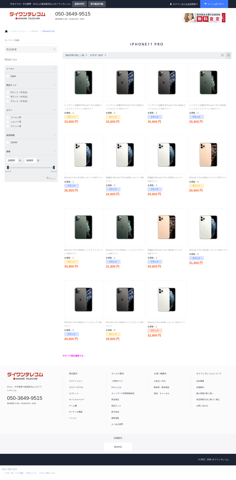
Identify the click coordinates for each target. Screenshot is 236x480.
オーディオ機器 (76, 411)
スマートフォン (19, 31)
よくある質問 (117, 424)
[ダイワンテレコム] (27, 16)
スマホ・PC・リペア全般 (14, 473)
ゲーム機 (73, 405)
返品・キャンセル (161, 393)
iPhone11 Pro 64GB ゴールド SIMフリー (208, 177)
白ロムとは (116, 387)
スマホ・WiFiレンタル (47, 473)
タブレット (74, 393)
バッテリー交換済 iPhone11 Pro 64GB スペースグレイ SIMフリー (125, 107)
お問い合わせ (202, 405)
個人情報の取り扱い (205, 393)
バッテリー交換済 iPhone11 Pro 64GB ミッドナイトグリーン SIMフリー (83, 107)
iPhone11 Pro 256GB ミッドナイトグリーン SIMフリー (83, 251)
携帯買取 (115, 418)
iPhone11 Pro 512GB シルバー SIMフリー (83, 177)
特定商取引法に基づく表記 (207, 399)
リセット (52, 178)
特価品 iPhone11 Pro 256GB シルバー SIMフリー (165, 179)
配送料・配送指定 (161, 387)
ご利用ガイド (117, 381)
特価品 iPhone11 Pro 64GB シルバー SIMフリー (125, 179)
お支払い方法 (160, 381)
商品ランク (116, 405)
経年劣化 (115, 411)
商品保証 (115, 399)
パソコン (73, 418)
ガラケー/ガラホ (76, 387)
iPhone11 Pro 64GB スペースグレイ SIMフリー (83, 324)
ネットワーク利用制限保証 (123, 393)
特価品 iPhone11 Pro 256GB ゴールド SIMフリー (165, 251)
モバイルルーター (76, 399)
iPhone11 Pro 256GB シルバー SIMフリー (208, 249)
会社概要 (200, 381)
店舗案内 (200, 387)
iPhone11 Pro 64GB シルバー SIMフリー (166, 322)
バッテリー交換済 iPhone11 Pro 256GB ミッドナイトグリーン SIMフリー (207, 107)
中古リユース (31, 473)
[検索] (54, 49)
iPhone (34, 31)
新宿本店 (118, 446)
